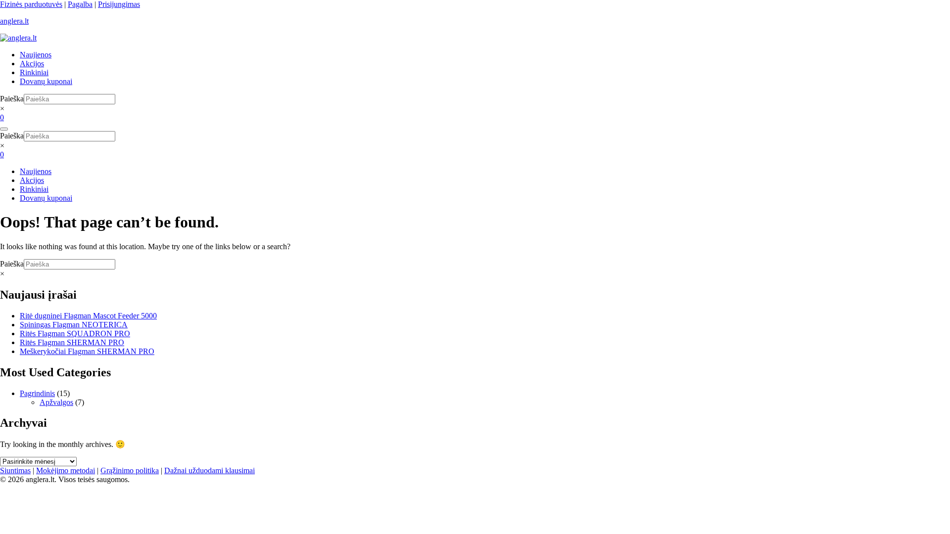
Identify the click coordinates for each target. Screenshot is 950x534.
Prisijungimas (119, 4)
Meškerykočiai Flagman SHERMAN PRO (87, 351)
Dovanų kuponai (46, 81)
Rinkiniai (34, 72)
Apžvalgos (56, 402)
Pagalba (80, 4)
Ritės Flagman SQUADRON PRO (75, 333)
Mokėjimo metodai (65, 470)
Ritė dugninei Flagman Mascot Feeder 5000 (88, 316)
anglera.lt (14, 21)
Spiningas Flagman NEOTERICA (74, 324)
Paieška (12, 98)
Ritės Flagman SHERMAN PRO (72, 342)
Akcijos (32, 63)
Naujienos (35, 54)
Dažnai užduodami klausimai (209, 470)
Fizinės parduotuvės (31, 4)
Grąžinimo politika (129, 470)
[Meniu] (4, 129)
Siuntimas (15, 470)
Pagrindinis (37, 393)
